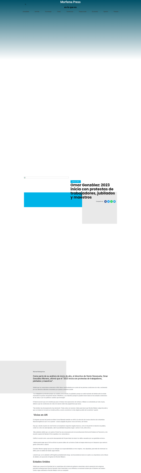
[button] (105, 201)
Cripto (59, 11)
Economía (95, 11)
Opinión (105, 11)
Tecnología (48, 11)
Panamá (116, 11)
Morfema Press (70, 2)
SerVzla (37, 11)
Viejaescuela (82, 11)
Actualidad (26, 11)
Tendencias (69, 11)
